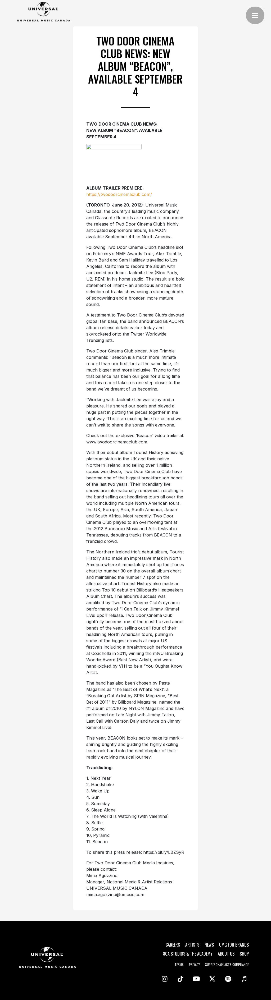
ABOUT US (226, 954)
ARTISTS (192, 945)
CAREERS (173, 945)
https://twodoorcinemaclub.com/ (119, 194)
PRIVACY (194, 964)
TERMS (179, 964)
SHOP (244, 954)
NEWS (209, 945)
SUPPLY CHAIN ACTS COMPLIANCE (227, 964)
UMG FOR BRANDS (234, 945)
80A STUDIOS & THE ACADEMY (188, 954)
